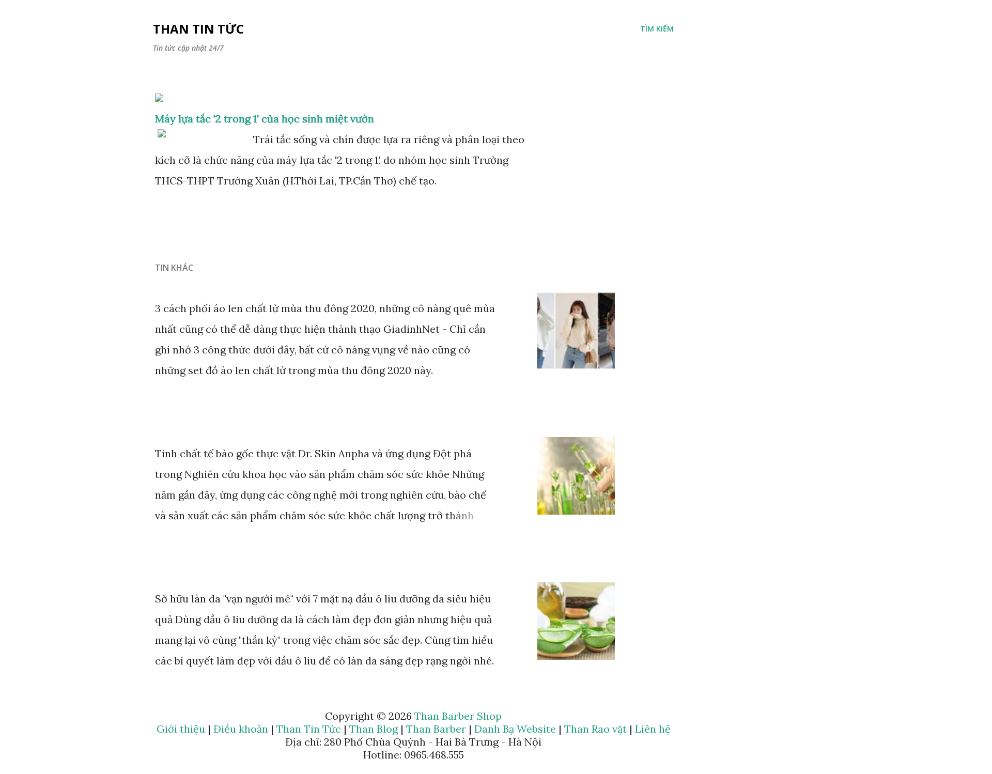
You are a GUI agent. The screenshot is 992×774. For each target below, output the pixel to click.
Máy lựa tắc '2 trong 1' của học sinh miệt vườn (264, 118)
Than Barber (436, 728)
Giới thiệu (181, 728)
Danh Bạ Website (515, 728)
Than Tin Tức (198, 28)
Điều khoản (240, 728)
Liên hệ (653, 728)
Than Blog (373, 728)
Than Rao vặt (595, 728)
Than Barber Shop (458, 715)
